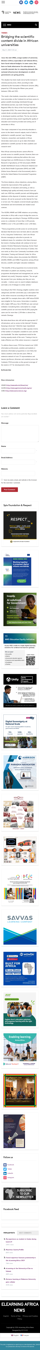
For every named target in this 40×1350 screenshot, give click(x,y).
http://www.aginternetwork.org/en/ (19, 388)
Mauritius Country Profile (15, 1250)
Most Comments (25, 1233)
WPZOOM (24, 1330)
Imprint (6, 1316)
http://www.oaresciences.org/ (16, 391)
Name (3, 446)
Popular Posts (9, 1233)
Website (4, 469)
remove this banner (28, 1346)
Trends (4, 33)
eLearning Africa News (20, 1307)
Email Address (7, 457)
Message (4, 423)
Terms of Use (16, 1316)
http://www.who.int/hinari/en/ (17, 385)
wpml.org (18, 1344)
